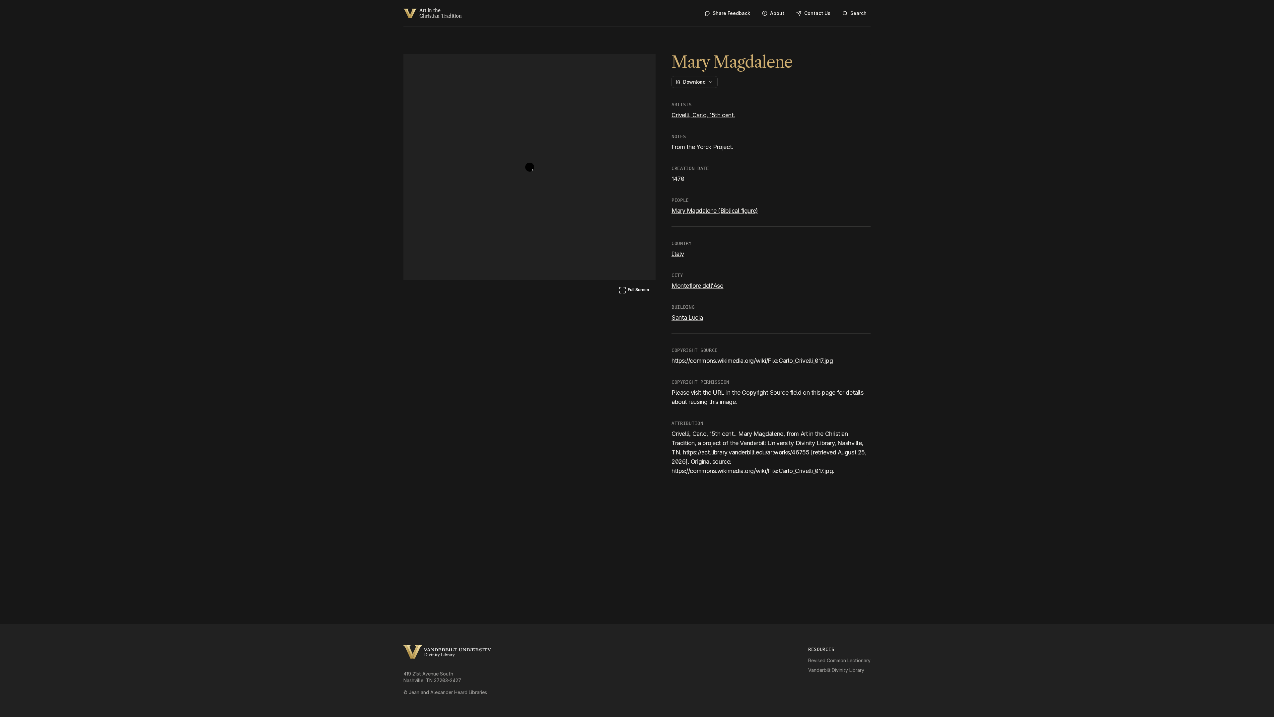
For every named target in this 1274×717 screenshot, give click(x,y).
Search (858, 13)
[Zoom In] (625, 65)
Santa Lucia (687, 317)
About (777, 13)
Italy (678, 253)
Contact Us (817, 13)
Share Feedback (731, 13)
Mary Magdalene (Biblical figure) (715, 210)
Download (694, 82)
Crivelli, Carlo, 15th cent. (703, 115)
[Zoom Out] (641, 65)
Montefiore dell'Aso (697, 285)
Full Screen (633, 291)
